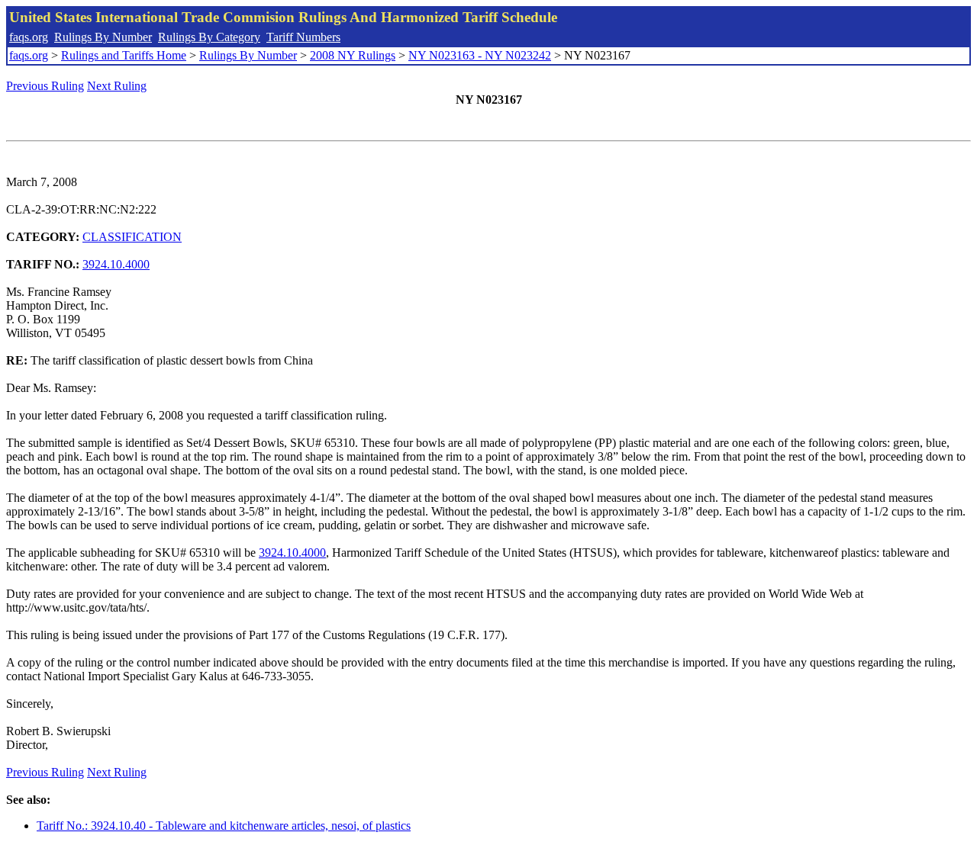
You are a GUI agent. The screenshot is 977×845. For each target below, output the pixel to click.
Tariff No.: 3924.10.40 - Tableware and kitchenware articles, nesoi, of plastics (224, 825)
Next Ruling (117, 85)
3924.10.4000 (116, 264)
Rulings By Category (209, 37)
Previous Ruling (45, 85)
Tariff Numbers (303, 37)
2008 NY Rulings (352, 55)
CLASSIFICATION (132, 236)
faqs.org (28, 37)
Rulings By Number (103, 37)
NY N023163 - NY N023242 (479, 55)
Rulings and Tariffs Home (123, 55)
